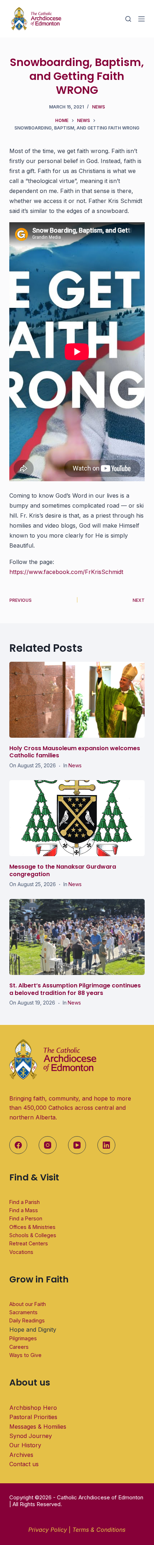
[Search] (128, 19)
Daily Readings (27, 1320)
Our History (25, 1445)
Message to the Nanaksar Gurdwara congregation (62, 870)
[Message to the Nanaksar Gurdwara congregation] (77, 818)
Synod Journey (30, 1435)
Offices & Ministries (32, 1227)
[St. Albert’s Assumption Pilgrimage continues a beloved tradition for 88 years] (77, 937)
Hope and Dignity (32, 1329)
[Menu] (141, 19)
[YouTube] (77, 1145)
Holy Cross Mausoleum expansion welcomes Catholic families (74, 752)
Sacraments (23, 1312)
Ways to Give (25, 1355)
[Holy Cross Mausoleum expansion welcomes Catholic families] (77, 700)
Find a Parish (24, 1202)
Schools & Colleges (32, 1235)
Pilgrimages (23, 1338)
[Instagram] (48, 1145)
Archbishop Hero (33, 1407)
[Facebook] (18, 1145)
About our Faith (27, 1304)
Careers (19, 1347)
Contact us (24, 1464)
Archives (21, 1454)
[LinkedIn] (106, 1145)
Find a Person (25, 1218)
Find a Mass (23, 1210)
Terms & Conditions (98, 1529)
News (98, 107)
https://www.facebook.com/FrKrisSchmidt (66, 571)
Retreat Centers (28, 1243)
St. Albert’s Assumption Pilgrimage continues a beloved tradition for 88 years (75, 989)
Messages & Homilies (37, 1426)
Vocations (21, 1252)
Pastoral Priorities (33, 1417)
